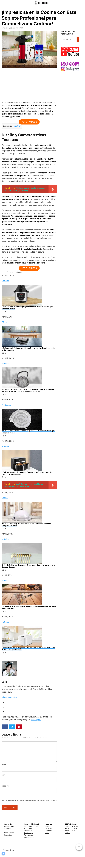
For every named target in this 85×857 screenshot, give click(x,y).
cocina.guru (36, 720)
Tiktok (47, 833)
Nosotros (7, 828)
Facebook (48, 830)
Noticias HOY (70, 830)
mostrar (17, 126)
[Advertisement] (29, 85)
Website (5, 786)
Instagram (48, 828)
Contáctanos (8, 835)
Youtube (48, 826)
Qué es (67, 833)
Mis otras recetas (9, 697)
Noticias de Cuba (71, 826)
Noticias (5, 281)
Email (5, 775)
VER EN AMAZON (29, 122)
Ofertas (5, 322)
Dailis (4, 682)
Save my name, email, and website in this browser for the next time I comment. (29, 800)
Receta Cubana (71, 828)
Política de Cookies (31, 826)
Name (4, 764)
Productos (6, 405)
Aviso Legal (28, 833)
